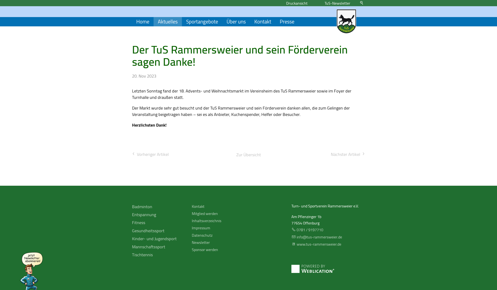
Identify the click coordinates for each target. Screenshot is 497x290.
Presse (287, 21)
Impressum (201, 227)
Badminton (142, 207)
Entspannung (144, 215)
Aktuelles (168, 21)
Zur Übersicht (248, 155)
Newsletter (201, 242)
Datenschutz (202, 235)
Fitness (138, 222)
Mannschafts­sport (148, 247)
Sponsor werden (205, 249)
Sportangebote (202, 21)
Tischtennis (142, 255)
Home (142, 21)
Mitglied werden (205, 213)
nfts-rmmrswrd (318, 237)
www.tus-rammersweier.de (319, 244)
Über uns (236, 21)
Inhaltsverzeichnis (206, 220)
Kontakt (262, 21)
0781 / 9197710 (310, 229)
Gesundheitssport (148, 231)
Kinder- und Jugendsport (154, 239)
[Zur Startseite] (346, 21)
